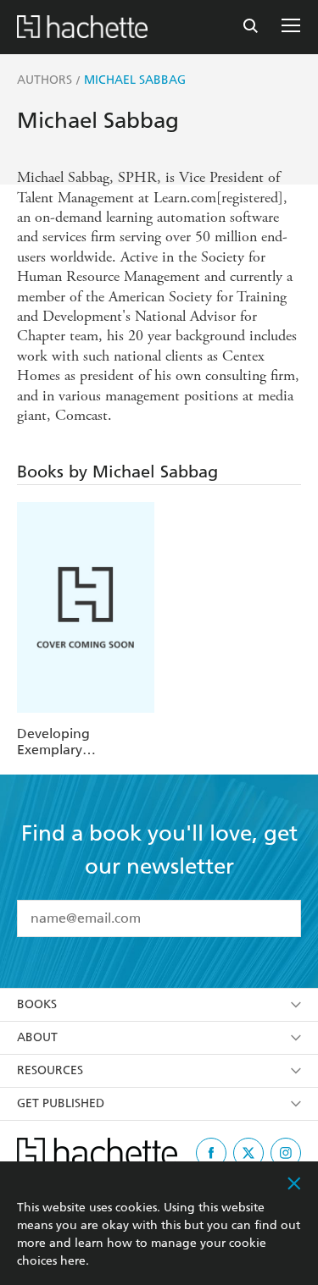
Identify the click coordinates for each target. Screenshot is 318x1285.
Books (37, 1004)
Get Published (60, 1103)
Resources (50, 1070)
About (37, 1037)
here (73, 1261)
